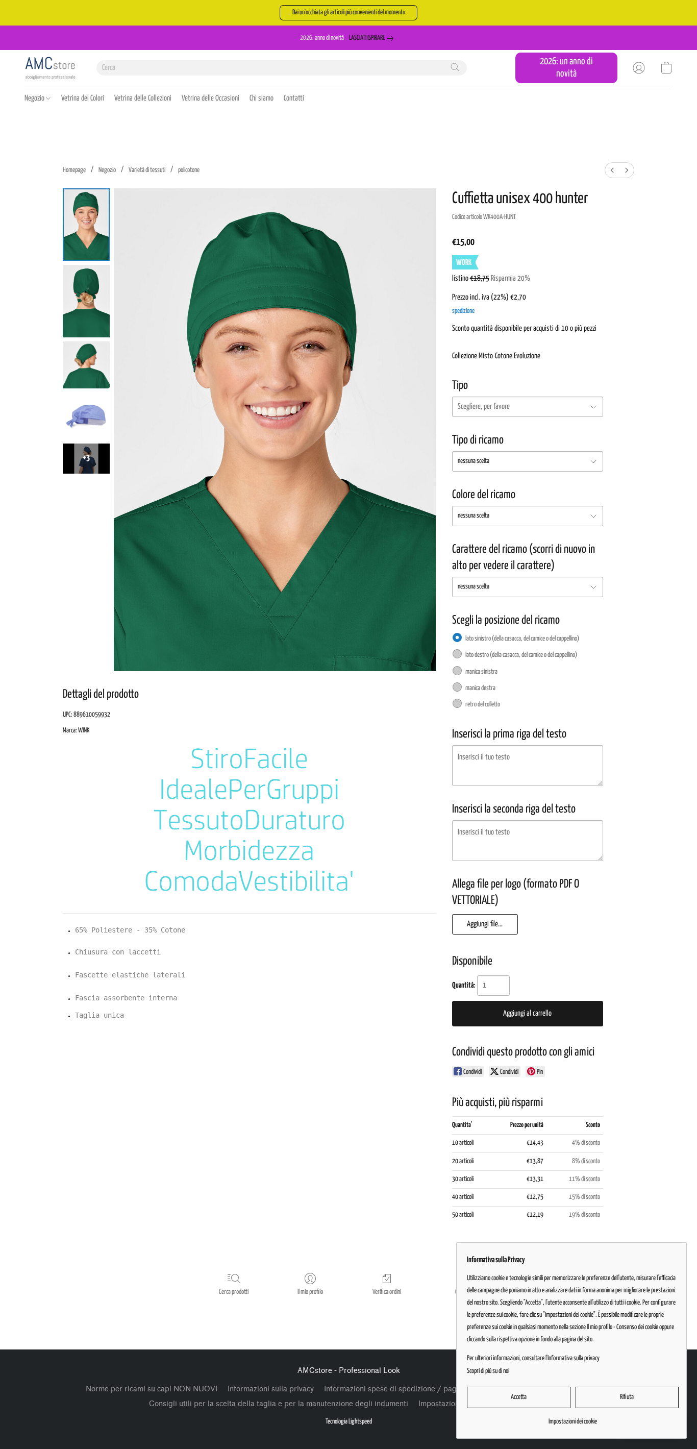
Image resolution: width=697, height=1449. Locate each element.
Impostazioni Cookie (452, 1403)
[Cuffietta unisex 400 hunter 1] (86, 301)
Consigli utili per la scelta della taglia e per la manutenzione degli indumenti (278, 1403)
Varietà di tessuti (147, 170)
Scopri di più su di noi (488, 1371)
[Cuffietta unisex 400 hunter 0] (86, 224)
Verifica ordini (386, 1292)
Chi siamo (261, 98)
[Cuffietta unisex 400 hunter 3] (86, 415)
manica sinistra (481, 672)
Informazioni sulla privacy (271, 1389)
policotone (189, 170)
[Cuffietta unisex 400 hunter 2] (86, 364)
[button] (348, 12)
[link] (373, 38)
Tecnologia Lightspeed (349, 1421)
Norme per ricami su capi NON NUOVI (151, 1389)
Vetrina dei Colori (82, 98)
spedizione (463, 311)
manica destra (480, 688)
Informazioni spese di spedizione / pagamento (403, 1389)
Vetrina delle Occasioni (210, 98)
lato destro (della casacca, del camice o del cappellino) (521, 655)
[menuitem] (612, 170)
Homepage (74, 170)
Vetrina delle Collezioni (142, 98)
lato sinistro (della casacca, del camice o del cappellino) (522, 638)
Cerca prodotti (233, 1292)
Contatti (294, 98)
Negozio (35, 98)
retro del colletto (482, 704)
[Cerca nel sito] (455, 67)
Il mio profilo (310, 1292)
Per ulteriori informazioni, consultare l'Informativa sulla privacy (533, 1358)
